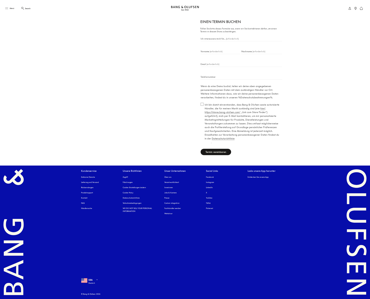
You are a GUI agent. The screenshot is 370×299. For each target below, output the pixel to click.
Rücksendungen (87, 187)
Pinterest (209, 208)
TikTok (208, 203)
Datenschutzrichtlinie (131, 198)
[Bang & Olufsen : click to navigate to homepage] (185, 8)
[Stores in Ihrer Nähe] (355, 8)
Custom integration (172, 203)
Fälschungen (128, 182)
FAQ (83, 203)
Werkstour (168, 213)
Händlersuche (86, 208)
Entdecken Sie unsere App (258, 177)
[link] (349, 8)
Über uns (167, 177)
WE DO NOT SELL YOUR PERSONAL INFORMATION (137, 209)
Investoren (168, 187)
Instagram (210, 182)
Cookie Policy (128, 193)
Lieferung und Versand (90, 182)
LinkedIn (209, 187)
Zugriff (125, 177)
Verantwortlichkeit (171, 182)
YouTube (209, 198)
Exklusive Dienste (88, 177)
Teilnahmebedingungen (132, 203)
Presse (167, 198)
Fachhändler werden (172, 208)
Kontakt (84, 198)
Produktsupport (87, 193)
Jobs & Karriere (170, 193)
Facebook (210, 177)
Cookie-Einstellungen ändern (134, 187)
